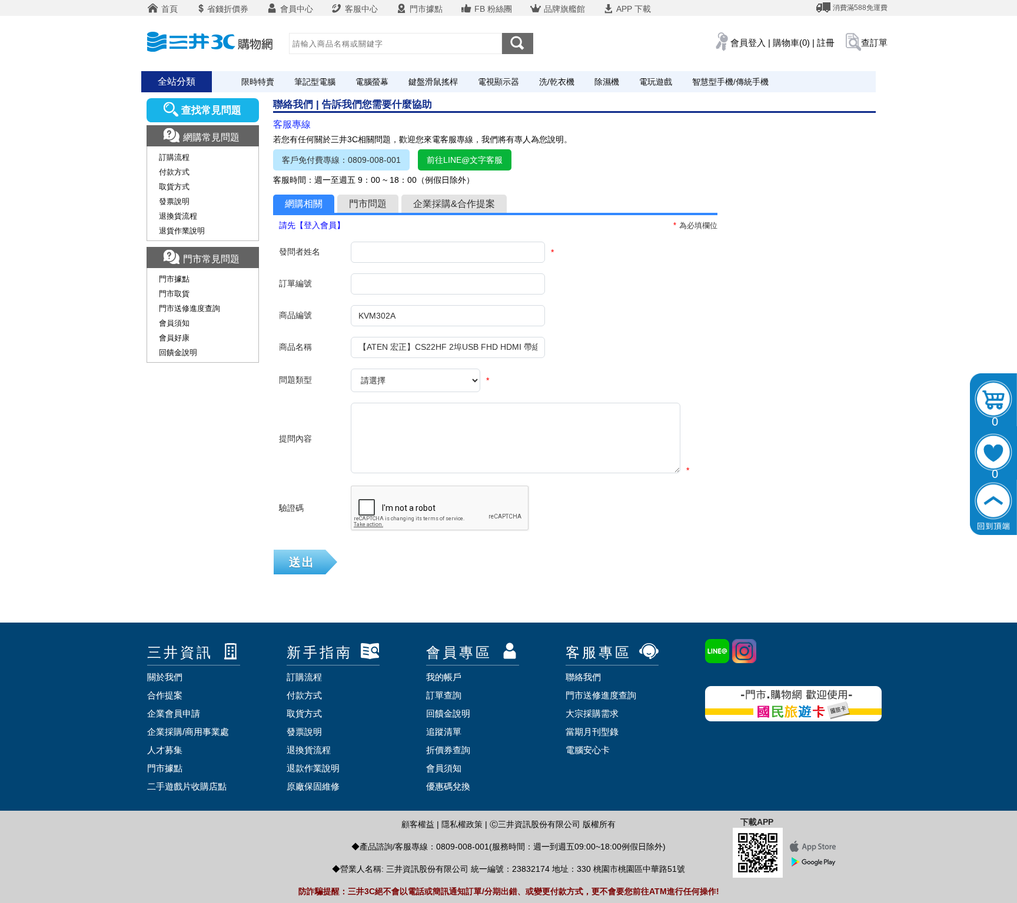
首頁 (168, 9)
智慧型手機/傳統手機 (730, 81)
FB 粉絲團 (492, 9)
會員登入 (748, 43)
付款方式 (174, 172)
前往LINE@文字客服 (465, 160)
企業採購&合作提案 (454, 204)
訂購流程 (174, 157)
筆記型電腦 (314, 81)
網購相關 (304, 204)
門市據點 (425, 9)
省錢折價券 (227, 9)
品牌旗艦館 (563, 9)
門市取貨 (174, 293)
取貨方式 (174, 186)
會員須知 (174, 323)
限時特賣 (257, 81)
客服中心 (360, 9)
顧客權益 (417, 824)
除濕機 (606, 81)
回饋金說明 (178, 352)
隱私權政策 (462, 824)
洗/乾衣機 (556, 81)
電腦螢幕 (371, 81)
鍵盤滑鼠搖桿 (433, 81)
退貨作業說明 (182, 230)
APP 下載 (632, 9)
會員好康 (174, 337)
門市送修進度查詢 (189, 308)
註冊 (826, 43)
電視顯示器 (498, 81)
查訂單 (874, 43)
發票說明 (174, 201)
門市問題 (368, 204)
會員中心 (295, 9)
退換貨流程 (178, 216)
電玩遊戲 (655, 81)
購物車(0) (791, 43)
